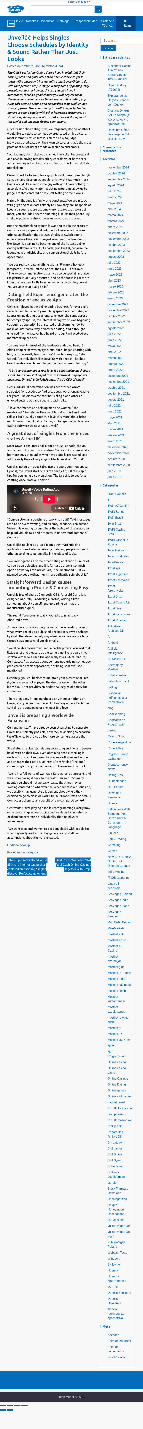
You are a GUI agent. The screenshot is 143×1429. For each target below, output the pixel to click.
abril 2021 (114, 423)
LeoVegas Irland (118, 906)
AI (109, 636)
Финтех (113, 1286)
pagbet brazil (116, 1102)
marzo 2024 (115, 215)
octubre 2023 (116, 244)
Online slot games (119, 1096)
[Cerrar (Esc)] (3, 1405)
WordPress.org (117, 1357)
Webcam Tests (117, 1252)
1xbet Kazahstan (119, 614)
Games (112, 850)
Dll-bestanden (117, 781)
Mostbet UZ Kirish (119, 1039)
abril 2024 (114, 209)
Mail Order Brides (119, 922)
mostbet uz (115, 1033)
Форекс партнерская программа (116, 1314)
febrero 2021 (116, 435)
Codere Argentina (119, 742)
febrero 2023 (116, 292)
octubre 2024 (116, 173)
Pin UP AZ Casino (120, 1108)
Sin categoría (29, 852)
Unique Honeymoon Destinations (116, 1209)
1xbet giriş (114, 608)
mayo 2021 (115, 417)
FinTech (113, 833)
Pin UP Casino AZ (120, 1120)
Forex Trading (117, 839)
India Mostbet (116, 871)
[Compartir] (10, 1405)
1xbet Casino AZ (119, 602)
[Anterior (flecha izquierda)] (3, 1410)
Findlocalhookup (18, 845)
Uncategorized (117, 1199)
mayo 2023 (115, 274)
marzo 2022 (115, 357)
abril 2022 (114, 352)
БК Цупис (114, 1264)
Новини (113, 1270)
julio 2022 (114, 334)
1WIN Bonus (116, 511)
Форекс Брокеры (119, 1292)
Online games (117, 1090)
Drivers (112, 803)
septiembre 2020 (119, 465)
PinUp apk (115, 1126)
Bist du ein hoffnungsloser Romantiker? (117, 698)
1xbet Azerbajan (118, 580)
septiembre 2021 (119, 393)
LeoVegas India (118, 900)
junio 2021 (115, 411)
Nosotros (32, 21)
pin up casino (116, 1114)
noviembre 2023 (118, 238)
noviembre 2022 (118, 310)
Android (113, 642)
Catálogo (63, 21)
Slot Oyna (114, 1160)
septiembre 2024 (119, 179)
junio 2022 (115, 340)
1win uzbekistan (118, 556)
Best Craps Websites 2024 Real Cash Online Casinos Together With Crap (73, 865)
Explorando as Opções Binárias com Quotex (119, 100)
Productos (47, 21)
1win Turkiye (116, 550)
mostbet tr (114, 1028)
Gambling (114, 845)
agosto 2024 (116, 185)
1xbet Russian (117, 620)
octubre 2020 (116, 459)
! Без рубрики (117, 493)
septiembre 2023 (119, 250)
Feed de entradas (119, 1341)
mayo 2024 (115, 203)
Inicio (19, 21)
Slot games (115, 1148)
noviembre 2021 (118, 381)
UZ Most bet (116, 1219)
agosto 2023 (116, 256)
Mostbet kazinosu (119, 984)
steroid (112, 1182)
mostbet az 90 (117, 940)
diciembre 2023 (118, 233)
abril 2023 (114, 280)
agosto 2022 (116, 328)
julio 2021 (114, 405)
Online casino (117, 1062)
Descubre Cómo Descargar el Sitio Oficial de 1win (119, 134)
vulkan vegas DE (119, 1225)
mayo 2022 (115, 346)
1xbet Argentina (118, 574)
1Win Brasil (115, 517)
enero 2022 (115, 369)
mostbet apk (116, 934)
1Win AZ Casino (118, 505)
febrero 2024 (116, 221)
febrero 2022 (116, 363)
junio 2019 (115, 477)
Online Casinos (118, 1078)
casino (112, 730)
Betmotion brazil (118, 681)
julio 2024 (114, 191)
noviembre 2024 (118, 167)
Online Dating (117, 1084)
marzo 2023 (115, 286)
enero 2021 (115, 441)
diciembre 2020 (118, 447)
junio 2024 (115, 197)
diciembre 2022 (118, 304)
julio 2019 (114, 471)
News (111, 1045)
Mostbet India (116, 978)
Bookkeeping (116, 714)
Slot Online (115, 1154)
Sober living (115, 1166)
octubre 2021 (116, 387)
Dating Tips (115, 775)
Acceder (113, 1335)
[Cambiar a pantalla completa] (17, 1405)
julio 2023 (114, 262)
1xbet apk (114, 568)
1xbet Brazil (115, 596)
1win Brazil (115, 523)
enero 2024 (115, 227)
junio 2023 (115, 268)
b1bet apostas (117, 675)
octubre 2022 (116, 316)
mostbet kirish (117, 990)
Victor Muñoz (54, 66)
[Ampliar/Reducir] (24, 1405)
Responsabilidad (86, 21)
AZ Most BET (116, 659)
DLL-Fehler (115, 787)
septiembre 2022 (119, 322)
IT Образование (119, 877)
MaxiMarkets (116, 928)
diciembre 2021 (118, 375)
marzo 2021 (115, 429)
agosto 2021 (116, 399)
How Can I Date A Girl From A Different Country (119, 861)
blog (110, 708)
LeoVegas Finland (120, 894)
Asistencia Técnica (107, 23)
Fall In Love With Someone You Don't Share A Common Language (119, 818)
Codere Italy (116, 748)
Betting (112, 687)
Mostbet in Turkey (119, 972)
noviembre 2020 (118, 453)
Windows (114, 1258)
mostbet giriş (116, 967)
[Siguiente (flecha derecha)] (10, 1410)
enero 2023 (115, 298)
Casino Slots (116, 736)
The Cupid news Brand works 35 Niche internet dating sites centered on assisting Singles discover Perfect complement (27, 867)
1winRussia (115, 562)
